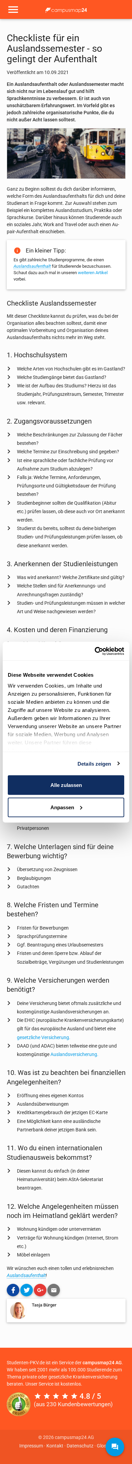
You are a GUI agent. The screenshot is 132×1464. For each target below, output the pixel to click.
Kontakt (54, 1445)
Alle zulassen (66, 785)
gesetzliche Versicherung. (43, 1037)
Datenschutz (80, 1445)
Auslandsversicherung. (74, 1054)
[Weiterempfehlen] (53, 1290)
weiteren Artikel (93, 272)
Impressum (31, 1445)
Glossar (105, 1445)
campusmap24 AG (102, 1362)
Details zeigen (94, 763)
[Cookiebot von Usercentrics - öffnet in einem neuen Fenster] (95, 651)
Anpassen (62, 807)
